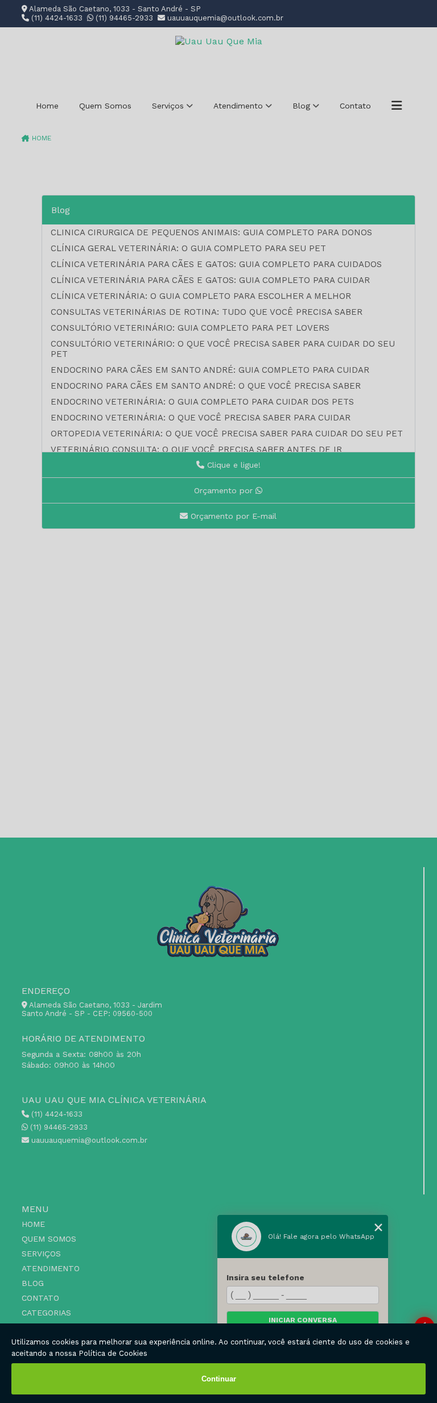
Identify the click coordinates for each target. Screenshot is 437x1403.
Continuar (218, 1379)
